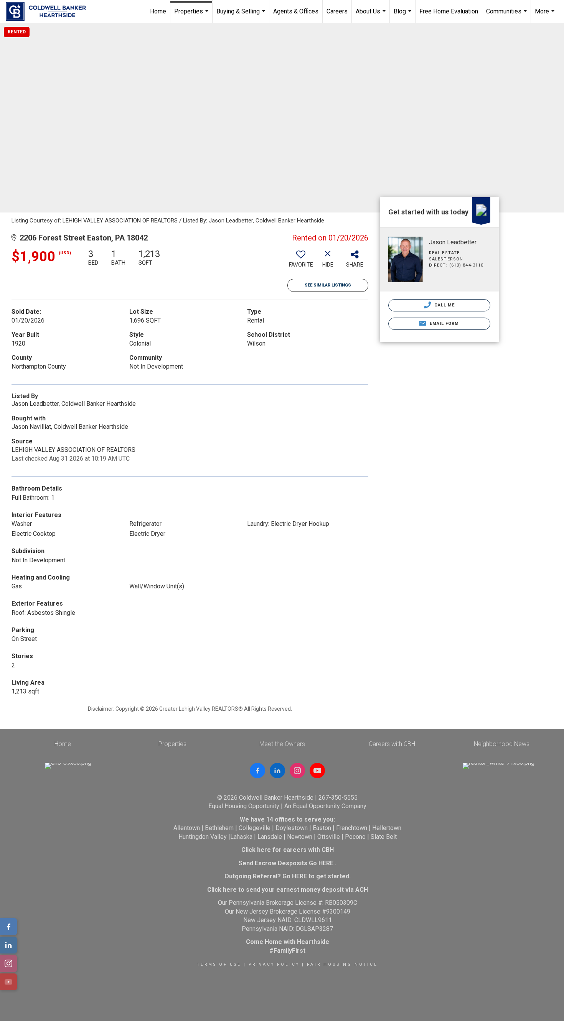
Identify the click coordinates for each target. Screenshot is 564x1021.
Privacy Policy (274, 964)
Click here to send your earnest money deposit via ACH (287, 889)
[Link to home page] (50, 11)
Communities (507, 15)
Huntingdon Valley (202, 836)
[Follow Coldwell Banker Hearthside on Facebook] (257, 770)
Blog (403, 15)
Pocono (355, 836)
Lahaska (241, 836)
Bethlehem (219, 828)
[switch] (300, 261)
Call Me (444, 305)
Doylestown (291, 828)
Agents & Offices (295, 11)
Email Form (443, 323)
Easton (322, 828)
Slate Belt (384, 836)
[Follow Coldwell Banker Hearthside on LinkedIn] (277, 770)
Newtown (299, 836)
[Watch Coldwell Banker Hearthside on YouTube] (317, 770)
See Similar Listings (328, 285)
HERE (325, 863)
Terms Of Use (219, 964)
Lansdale (269, 836)
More (545, 15)
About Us (372, 15)
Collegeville (254, 828)
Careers (337, 11)
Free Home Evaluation (448, 11)
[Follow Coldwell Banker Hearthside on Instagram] (297, 770)
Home (158, 11)
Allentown (186, 828)
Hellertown (386, 828)
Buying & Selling (241, 15)
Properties (192, 15)
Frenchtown (351, 828)
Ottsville (328, 836)
